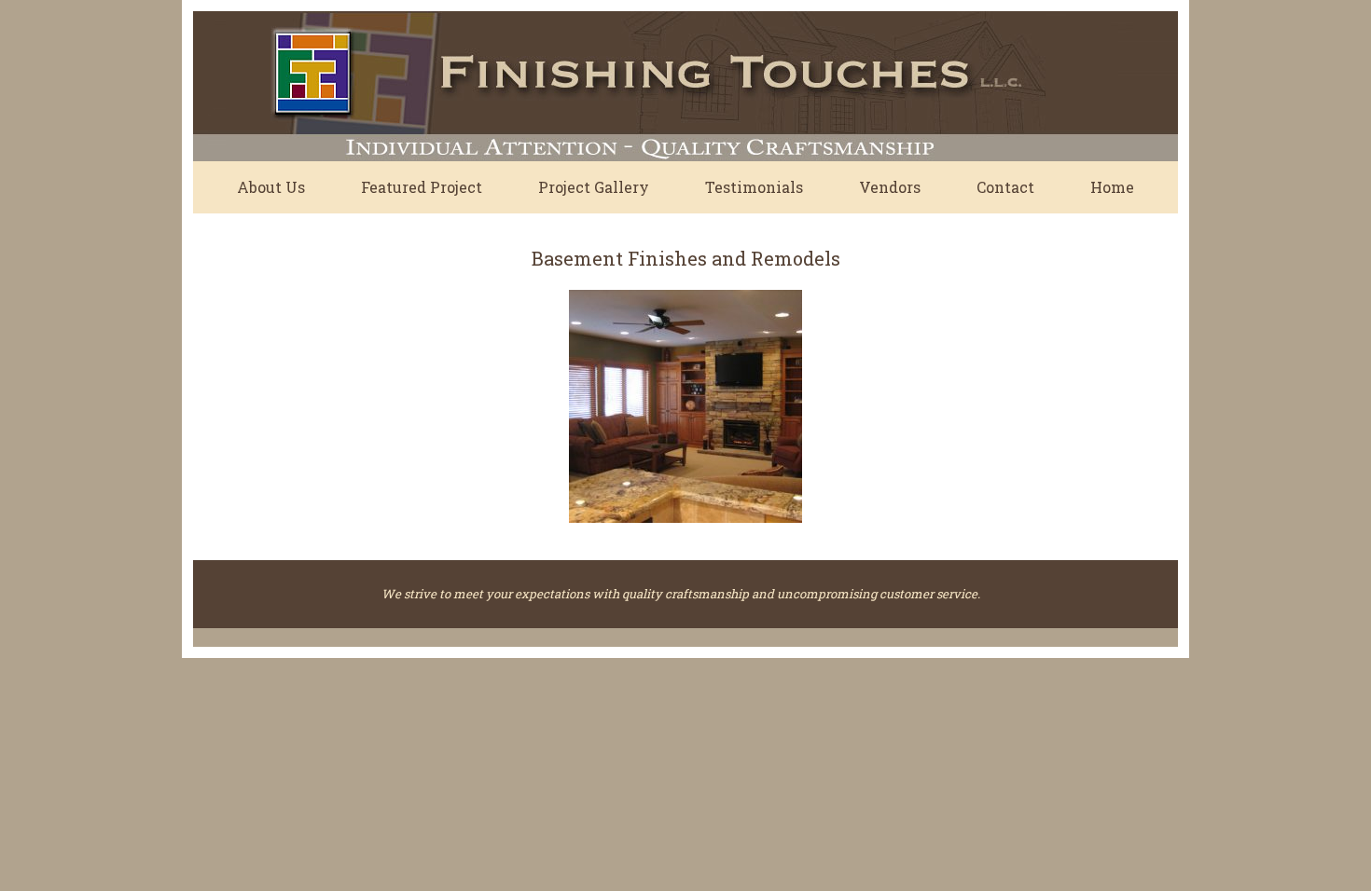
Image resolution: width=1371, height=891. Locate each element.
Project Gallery (593, 187)
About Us (271, 187)
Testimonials (754, 187)
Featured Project (421, 187)
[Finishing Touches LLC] (636, 86)
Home (1112, 187)
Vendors (890, 187)
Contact (1005, 187)
